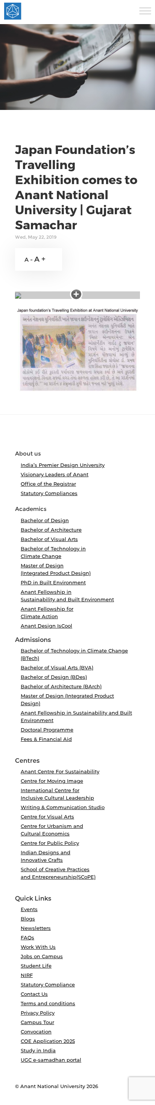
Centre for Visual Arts (47, 817)
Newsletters (36, 928)
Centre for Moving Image (52, 781)
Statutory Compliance (48, 985)
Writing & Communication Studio (63, 807)
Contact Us (34, 994)
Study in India (38, 1050)
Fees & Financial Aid (46, 739)
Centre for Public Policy (50, 843)
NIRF (27, 975)
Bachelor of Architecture (51, 530)
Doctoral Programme (47, 730)
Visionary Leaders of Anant (54, 474)
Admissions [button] (33, 640)
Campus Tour (37, 1022)
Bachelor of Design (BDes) (54, 677)
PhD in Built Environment (53, 582)
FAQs (27, 937)
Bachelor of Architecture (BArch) (61, 686)
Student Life (36, 966)
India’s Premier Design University (63, 465)
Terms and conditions (48, 1003)
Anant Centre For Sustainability (60, 771)
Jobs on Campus (42, 956)
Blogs (28, 919)
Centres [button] (27, 761)
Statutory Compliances (49, 493)
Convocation (36, 1032)
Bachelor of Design (45, 520)
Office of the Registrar (48, 484)
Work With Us (38, 947)
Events (29, 909)
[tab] (77, 435)
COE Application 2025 (48, 1041)
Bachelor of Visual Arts (49, 539)
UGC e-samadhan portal (51, 1060)
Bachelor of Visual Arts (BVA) (57, 668)
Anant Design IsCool (46, 626)
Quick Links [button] (33, 899)
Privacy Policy (38, 1013)
